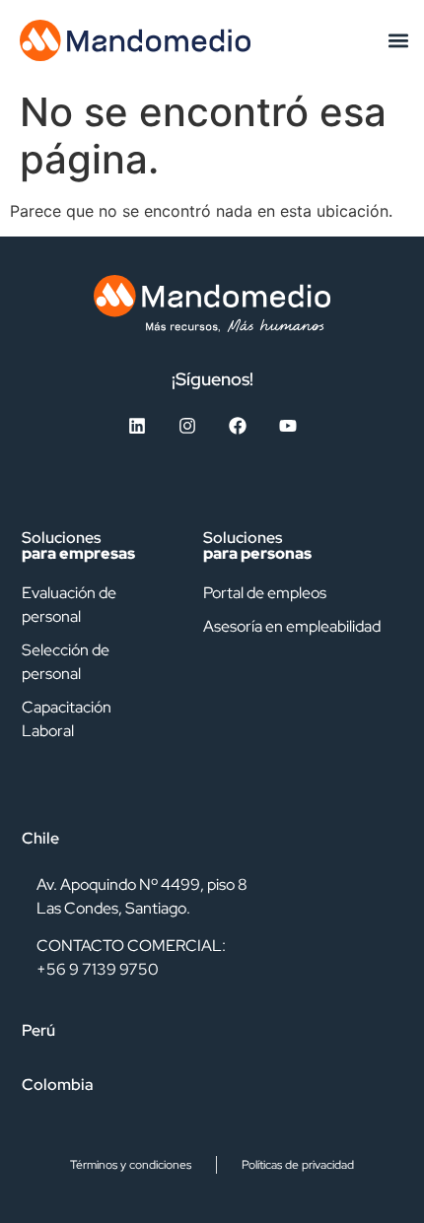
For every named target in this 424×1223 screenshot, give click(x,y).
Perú (38, 1030)
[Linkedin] (137, 425)
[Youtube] (288, 425)
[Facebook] (237, 425)
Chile (40, 838)
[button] (398, 40)
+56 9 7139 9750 (97, 969)
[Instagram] (187, 425)
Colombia (58, 1084)
